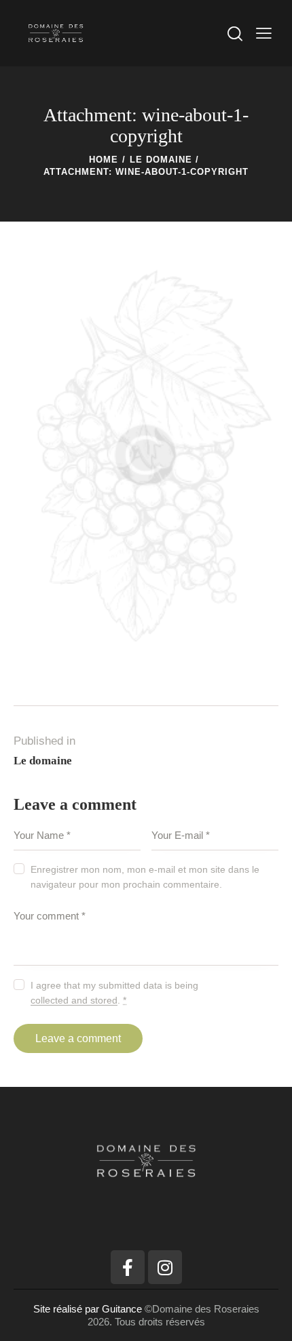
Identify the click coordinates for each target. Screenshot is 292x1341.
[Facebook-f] (128, 1267)
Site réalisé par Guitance (89, 1309)
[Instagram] (165, 1267)
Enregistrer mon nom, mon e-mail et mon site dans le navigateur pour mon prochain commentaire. (145, 877)
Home (103, 159)
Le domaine (161, 159)
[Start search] (235, 33)
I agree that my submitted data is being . (114, 993)
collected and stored (74, 1000)
